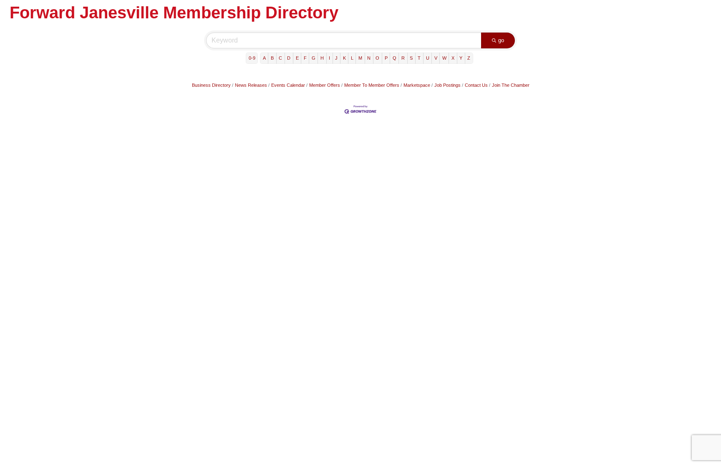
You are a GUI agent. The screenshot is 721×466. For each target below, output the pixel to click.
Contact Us (476, 85)
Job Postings (447, 85)
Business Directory (211, 85)
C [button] (280, 57)
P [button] (386, 57)
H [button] (322, 57)
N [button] (369, 57)
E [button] (297, 57)
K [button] (344, 57)
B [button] (272, 57)
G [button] (313, 57)
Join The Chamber (510, 85)
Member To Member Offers (371, 85)
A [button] (264, 57)
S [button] (411, 57)
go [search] (501, 40)
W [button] (444, 57)
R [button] (403, 57)
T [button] (419, 57)
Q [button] (394, 57)
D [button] (288, 57)
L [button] (352, 57)
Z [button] (468, 57)
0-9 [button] (252, 57)
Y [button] (460, 57)
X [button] (452, 57)
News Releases (251, 85)
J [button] (336, 57)
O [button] (377, 57)
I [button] (329, 57)
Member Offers (324, 85)
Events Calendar (288, 85)
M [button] (360, 57)
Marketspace (416, 85)
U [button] (427, 57)
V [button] (435, 57)
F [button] (305, 57)
